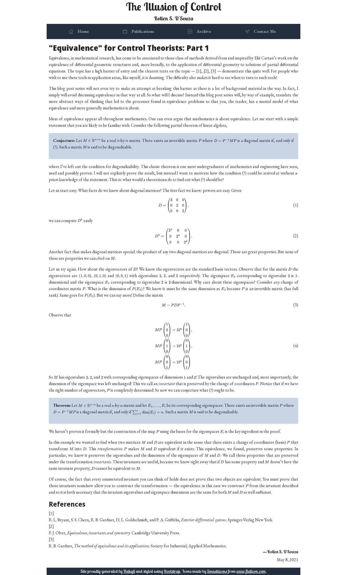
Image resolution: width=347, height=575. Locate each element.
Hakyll (129, 571)
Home (83, 31)
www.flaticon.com (251, 571)
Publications (142, 31)
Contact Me (265, 31)
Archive (204, 31)
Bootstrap (172, 571)
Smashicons (217, 571)
